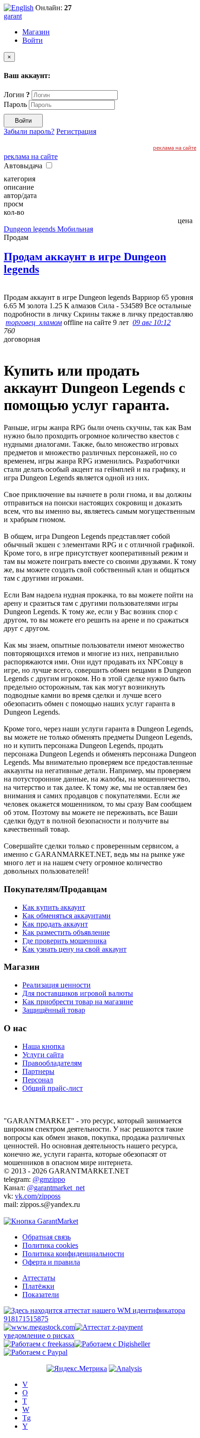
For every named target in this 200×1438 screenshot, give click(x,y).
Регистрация (76, 131)
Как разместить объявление (66, 932)
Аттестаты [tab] (38, 1278)
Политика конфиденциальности (73, 1254)
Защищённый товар (53, 1010)
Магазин (36, 32)
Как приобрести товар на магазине (77, 1002)
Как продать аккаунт (55, 924)
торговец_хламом (34, 322)
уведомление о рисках (39, 1335)
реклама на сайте (174, 147)
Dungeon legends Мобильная (48, 229)
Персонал (37, 1080)
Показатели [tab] (40, 1295)
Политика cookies (50, 1245)
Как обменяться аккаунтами (66, 916)
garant (13, 16)
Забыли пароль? (29, 131)
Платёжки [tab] (38, 1286)
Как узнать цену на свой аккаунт (74, 949)
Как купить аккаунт (53, 907)
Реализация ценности (56, 985)
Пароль (15, 104)
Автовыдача (24, 166)
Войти (32, 40)
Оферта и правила (51, 1262)
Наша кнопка (43, 1046)
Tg (26, 1418)
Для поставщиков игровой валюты (77, 993)
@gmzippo (49, 1179)
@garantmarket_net (56, 1188)
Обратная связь (46, 1237)
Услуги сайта (43, 1055)
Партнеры (38, 1071)
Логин (17, 95)
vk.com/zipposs (37, 1196)
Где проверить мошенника (64, 941)
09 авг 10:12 (152, 322)
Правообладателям (52, 1063)
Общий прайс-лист (52, 1088)
